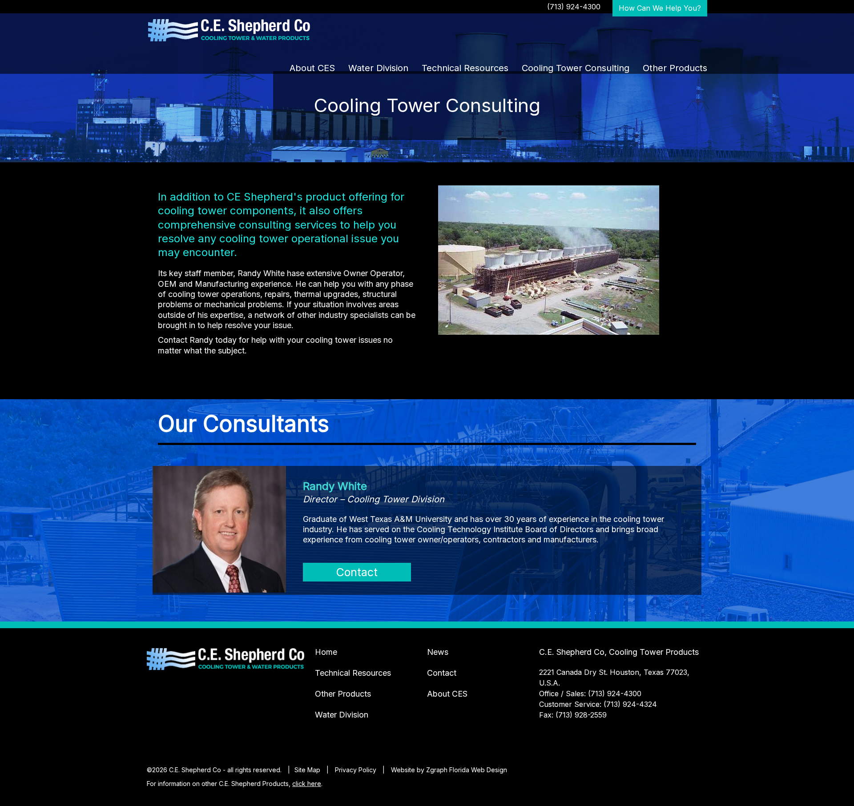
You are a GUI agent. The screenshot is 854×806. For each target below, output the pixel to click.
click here (306, 783)
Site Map (307, 770)
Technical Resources (465, 68)
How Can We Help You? (660, 8)
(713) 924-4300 (573, 6)
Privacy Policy (355, 770)
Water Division (378, 68)
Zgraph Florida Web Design (466, 770)
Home (326, 652)
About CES (312, 68)
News (437, 652)
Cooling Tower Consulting (575, 68)
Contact (357, 572)
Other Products (675, 68)
